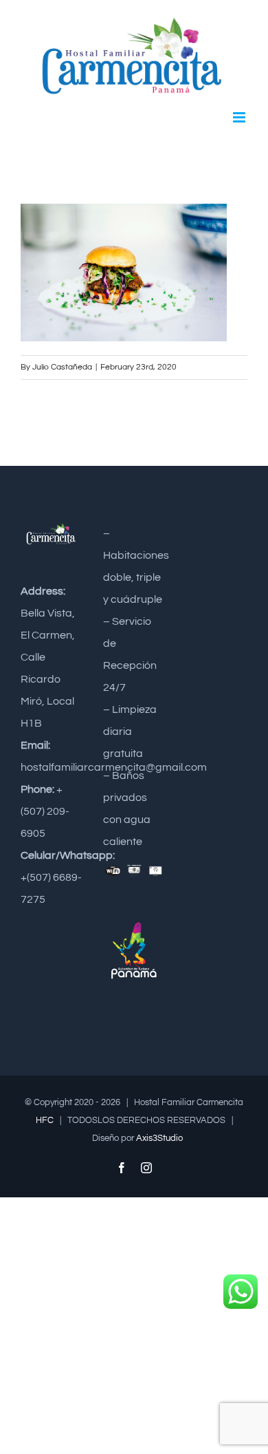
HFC (45, 1120)
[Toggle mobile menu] (240, 117)
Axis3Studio (159, 1138)
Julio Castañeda (62, 367)
